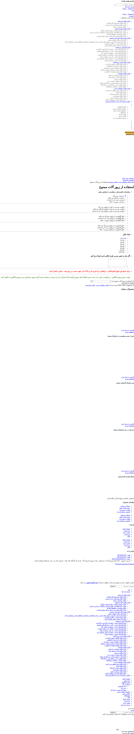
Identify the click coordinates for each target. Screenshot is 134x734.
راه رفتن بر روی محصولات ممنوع (124, 430)
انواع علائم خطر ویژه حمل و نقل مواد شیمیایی (111, 36)
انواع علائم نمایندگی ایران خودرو (115, 25)
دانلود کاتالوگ (122, 107)
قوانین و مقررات (124, 510)
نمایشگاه (123, 112)
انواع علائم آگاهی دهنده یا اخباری (115, 64)
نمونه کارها (122, 114)
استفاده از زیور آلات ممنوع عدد (122, 281)
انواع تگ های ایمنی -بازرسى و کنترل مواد (113, 57)
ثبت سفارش (130, 134)
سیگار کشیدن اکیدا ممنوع (126, 476)
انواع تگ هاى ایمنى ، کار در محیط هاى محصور (111, 51)
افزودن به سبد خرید (127, 283)
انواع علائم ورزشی (120, 79)
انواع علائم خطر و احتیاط (118, 94)
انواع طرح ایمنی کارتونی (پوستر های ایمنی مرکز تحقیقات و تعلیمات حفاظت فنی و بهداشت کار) (95, 42)
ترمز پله (123, 688)
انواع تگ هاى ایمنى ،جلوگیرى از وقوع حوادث (112, 55)
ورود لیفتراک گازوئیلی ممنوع (125, 383)
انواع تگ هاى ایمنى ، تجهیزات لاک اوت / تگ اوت (111, 49)
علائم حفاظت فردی (124, 182)
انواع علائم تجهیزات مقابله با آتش (115, 100)
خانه (132, 182)
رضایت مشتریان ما (120, 118)
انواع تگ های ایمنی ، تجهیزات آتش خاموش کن (111, 58)
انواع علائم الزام (121, 92)
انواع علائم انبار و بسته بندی (117, 77)
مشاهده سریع (129, 332)
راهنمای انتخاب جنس (119, 109)
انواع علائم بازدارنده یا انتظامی (116, 66)
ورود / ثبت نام (125, 705)
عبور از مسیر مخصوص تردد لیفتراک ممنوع (121, 336)
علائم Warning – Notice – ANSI (116, 86)
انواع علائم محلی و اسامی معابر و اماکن (113, 70)
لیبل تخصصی (122, 686)
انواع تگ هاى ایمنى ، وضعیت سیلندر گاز (113, 53)
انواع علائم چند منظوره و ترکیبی (115, 90)
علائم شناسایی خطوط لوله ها (116, 34)
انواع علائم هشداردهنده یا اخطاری (115, 71)
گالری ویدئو (122, 116)
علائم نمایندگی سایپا (119, 27)
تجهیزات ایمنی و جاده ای (118, 690)
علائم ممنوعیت (112, 182)
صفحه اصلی (126, 529)
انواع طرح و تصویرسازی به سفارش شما (113, 83)
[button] (127, 330)
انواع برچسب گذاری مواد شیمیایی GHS (113, 30)
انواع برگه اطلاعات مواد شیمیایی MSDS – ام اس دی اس (108, 32)
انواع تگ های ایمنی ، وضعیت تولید (115, 60)
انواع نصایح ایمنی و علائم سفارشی (115, 43)
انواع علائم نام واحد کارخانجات (116, 23)
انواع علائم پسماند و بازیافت (117, 75)
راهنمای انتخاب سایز (119, 110)
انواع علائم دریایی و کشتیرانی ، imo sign (113, 85)
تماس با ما (126, 532)
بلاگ (128, 536)
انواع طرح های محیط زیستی (117, 40)
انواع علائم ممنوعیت (119, 96)
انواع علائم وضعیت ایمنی (118, 98)
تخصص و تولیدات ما (123, 512)
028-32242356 (129, 132)
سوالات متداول (125, 506)
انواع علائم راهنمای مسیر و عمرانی (114, 68)
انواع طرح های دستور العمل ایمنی (115, 45)
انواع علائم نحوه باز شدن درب (116, 81)
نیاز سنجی (127, 531)
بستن (132, 710)
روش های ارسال (124, 508)
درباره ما (127, 534)
